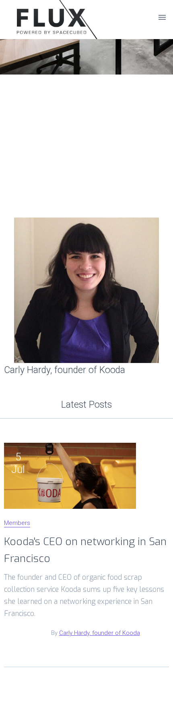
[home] (42, 17)
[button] (162, 17)
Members (17, 523)
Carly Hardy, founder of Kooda (99, 633)
